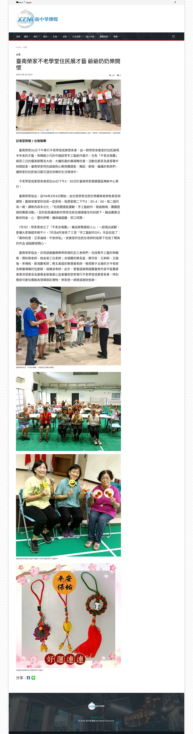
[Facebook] (175, 2)
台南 (25, 47)
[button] (173, 36)
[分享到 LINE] (33, 678)
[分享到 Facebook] (28, 678)
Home (18, 47)
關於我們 (94, 718)
